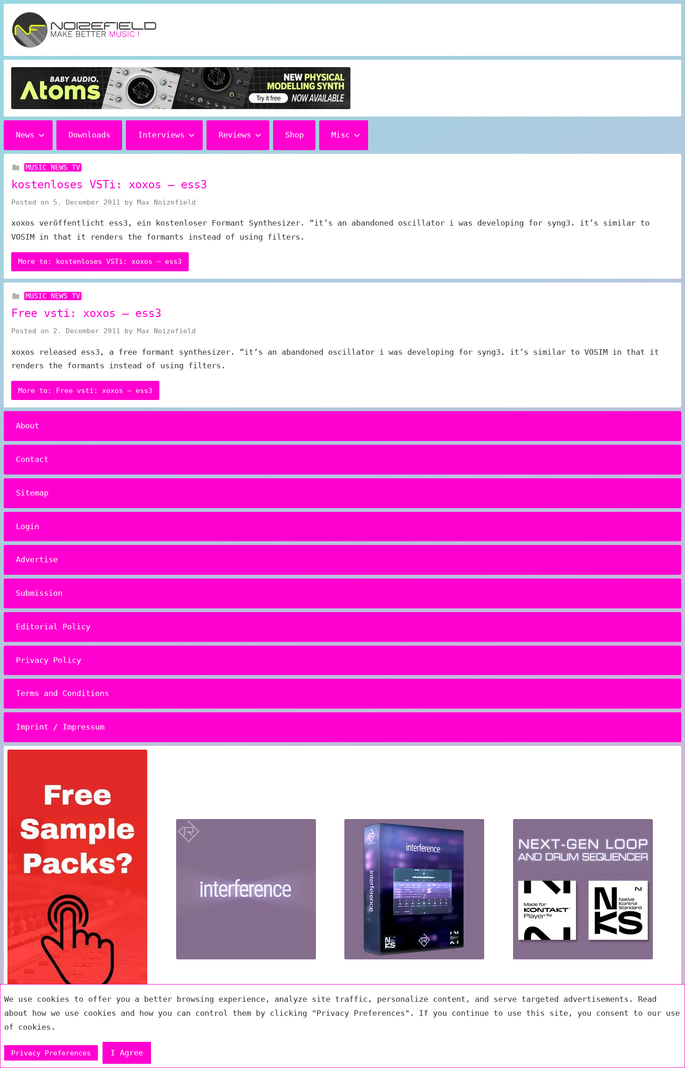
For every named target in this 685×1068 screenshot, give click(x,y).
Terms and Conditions (62, 693)
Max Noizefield (166, 202)
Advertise (37, 559)
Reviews (235, 134)
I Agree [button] (126, 1052)
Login (27, 526)
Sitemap (32, 492)
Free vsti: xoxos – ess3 (86, 313)
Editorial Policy (53, 626)
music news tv (53, 167)
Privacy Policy (48, 660)
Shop (294, 134)
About (27, 425)
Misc (340, 134)
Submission (39, 593)
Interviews (161, 134)
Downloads (89, 134)
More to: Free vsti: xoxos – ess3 (85, 390)
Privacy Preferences (51, 1053)
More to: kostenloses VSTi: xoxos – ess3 (100, 261)
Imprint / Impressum (60, 726)
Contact (32, 459)
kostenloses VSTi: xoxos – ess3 (109, 184)
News (25, 134)
